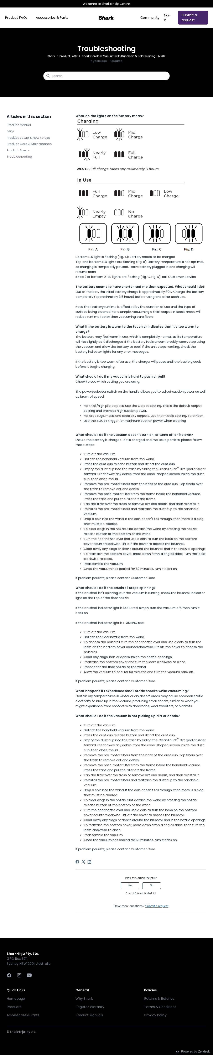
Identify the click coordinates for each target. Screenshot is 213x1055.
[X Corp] (83, 862)
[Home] (106, 18)
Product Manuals (89, 1015)
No (151, 885)
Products (14, 1006)
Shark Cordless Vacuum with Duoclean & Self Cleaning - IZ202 (124, 56)
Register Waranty (90, 1006)
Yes (130, 885)
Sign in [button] (167, 17)
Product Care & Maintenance (29, 144)
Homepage (16, 998)
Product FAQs (16, 17)
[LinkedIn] (89, 862)
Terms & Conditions (160, 1006)
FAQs (10, 131)
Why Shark (84, 998)
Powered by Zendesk (195, 1051)
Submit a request (189, 17)
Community (150, 17)
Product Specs (18, 150)
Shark (51, 56)
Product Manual (19, 125)
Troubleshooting (19, 156)
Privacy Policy (155, 1015)
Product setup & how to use (28, 137)
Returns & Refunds (159, 998)
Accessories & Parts (52, 17)
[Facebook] (77, 862)
